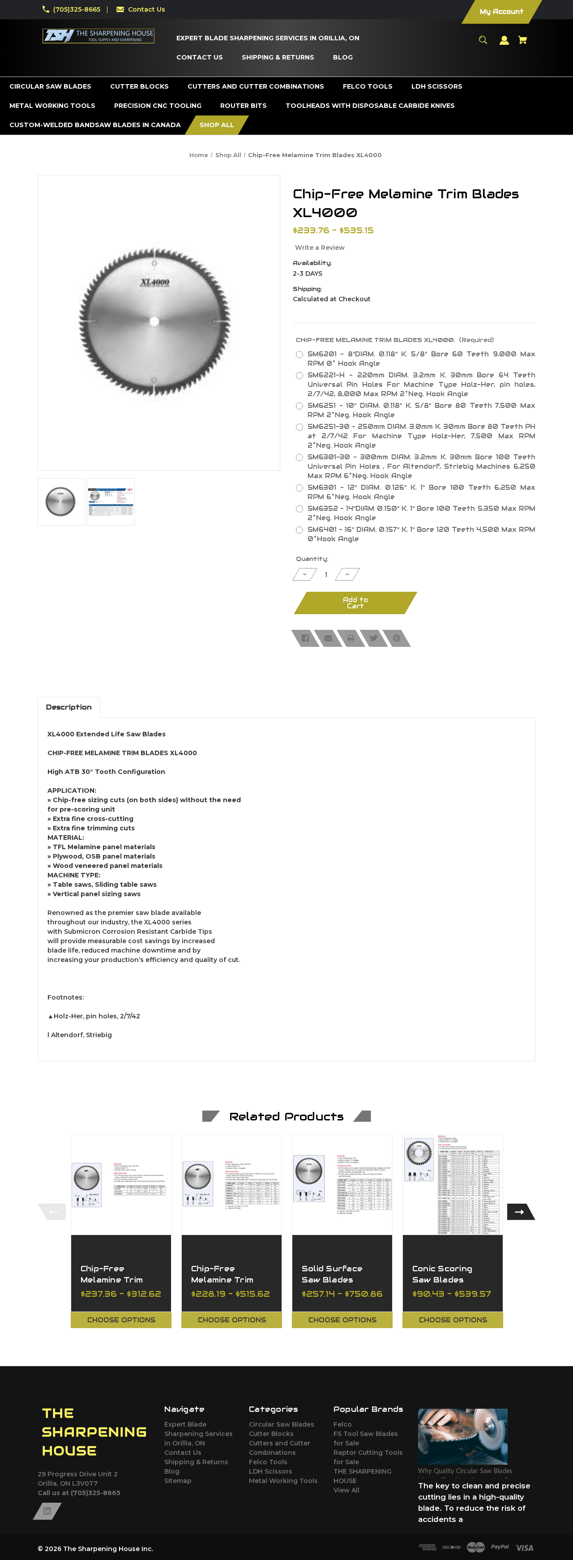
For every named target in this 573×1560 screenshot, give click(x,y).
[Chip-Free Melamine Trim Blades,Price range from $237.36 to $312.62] (121, 1185)
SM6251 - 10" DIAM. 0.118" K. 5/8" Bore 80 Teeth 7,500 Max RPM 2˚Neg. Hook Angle (421, 410)
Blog (172, 1471)
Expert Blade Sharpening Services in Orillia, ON (198, 1433)
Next (521, 1212)
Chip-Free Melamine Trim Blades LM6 (222, 1280)
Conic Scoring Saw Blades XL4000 (442, 1280)
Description (69, 707)
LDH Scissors (270, 1471)
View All (346, 1490)
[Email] (328, 638)
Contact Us (146, 9)
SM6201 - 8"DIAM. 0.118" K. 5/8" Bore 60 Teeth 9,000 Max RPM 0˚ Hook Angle (421, 359)
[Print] (350, 638)
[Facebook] (305, 638)
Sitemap (178, 1481)
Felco (343, 1424)
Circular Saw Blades (281, 1424)
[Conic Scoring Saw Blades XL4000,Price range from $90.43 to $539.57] (453, 1185)
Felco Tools (268, 1462)
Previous (52, 1212)
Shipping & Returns (196, 1462)
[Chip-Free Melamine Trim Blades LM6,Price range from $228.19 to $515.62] (232, 1185)
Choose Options (121, 1320)
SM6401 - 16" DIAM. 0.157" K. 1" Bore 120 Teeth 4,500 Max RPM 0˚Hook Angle (421, 534)
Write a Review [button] (320, 248)
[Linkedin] (47, 1511)
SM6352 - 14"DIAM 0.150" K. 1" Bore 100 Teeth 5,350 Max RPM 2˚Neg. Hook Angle (421, 513)
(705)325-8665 (76, 9)
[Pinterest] (396, 638)
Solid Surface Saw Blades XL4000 (332, 1280)
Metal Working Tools (283, 1481)
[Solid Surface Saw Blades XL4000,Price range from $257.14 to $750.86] (342, 1185)
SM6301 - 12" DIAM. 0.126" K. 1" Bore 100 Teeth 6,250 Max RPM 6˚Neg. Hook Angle (421, 492)
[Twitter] (373, 638)
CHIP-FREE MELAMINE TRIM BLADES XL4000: (395, 340)
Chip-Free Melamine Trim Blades (112, 1280)
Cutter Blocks (271, 1434)
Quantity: (312, 559)
